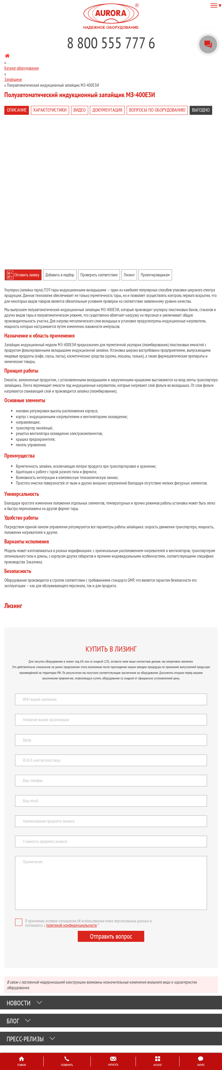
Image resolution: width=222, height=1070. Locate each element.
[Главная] (7, 56)
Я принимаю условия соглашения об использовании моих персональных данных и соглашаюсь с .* (88, 923)
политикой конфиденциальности (71, 925)
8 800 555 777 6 (111, 42)
